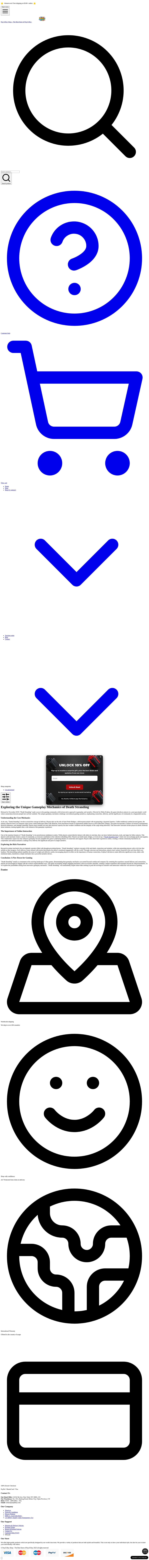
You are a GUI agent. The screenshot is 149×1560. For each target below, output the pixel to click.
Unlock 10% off (145, 1551)
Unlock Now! (74, 787)
